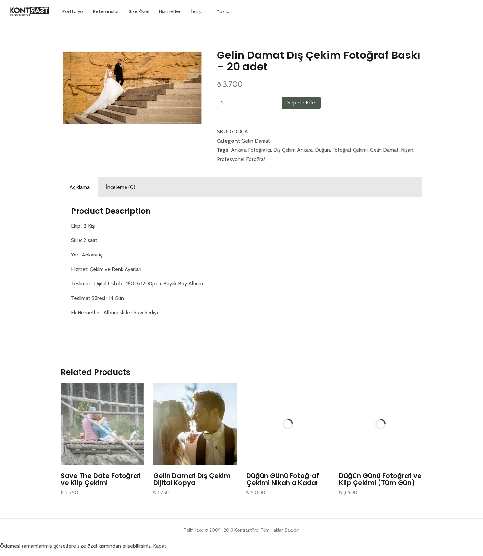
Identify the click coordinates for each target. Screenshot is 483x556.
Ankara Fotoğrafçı (251, 150)
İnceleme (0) (120, 187)
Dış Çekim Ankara (293, 150)
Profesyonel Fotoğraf (241, 159)
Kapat (159, 546)
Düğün (322, 150)
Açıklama (79, 187)
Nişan (407, 150)
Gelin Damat (256, 141)
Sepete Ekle (301, 103)
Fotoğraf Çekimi (350, 150)
